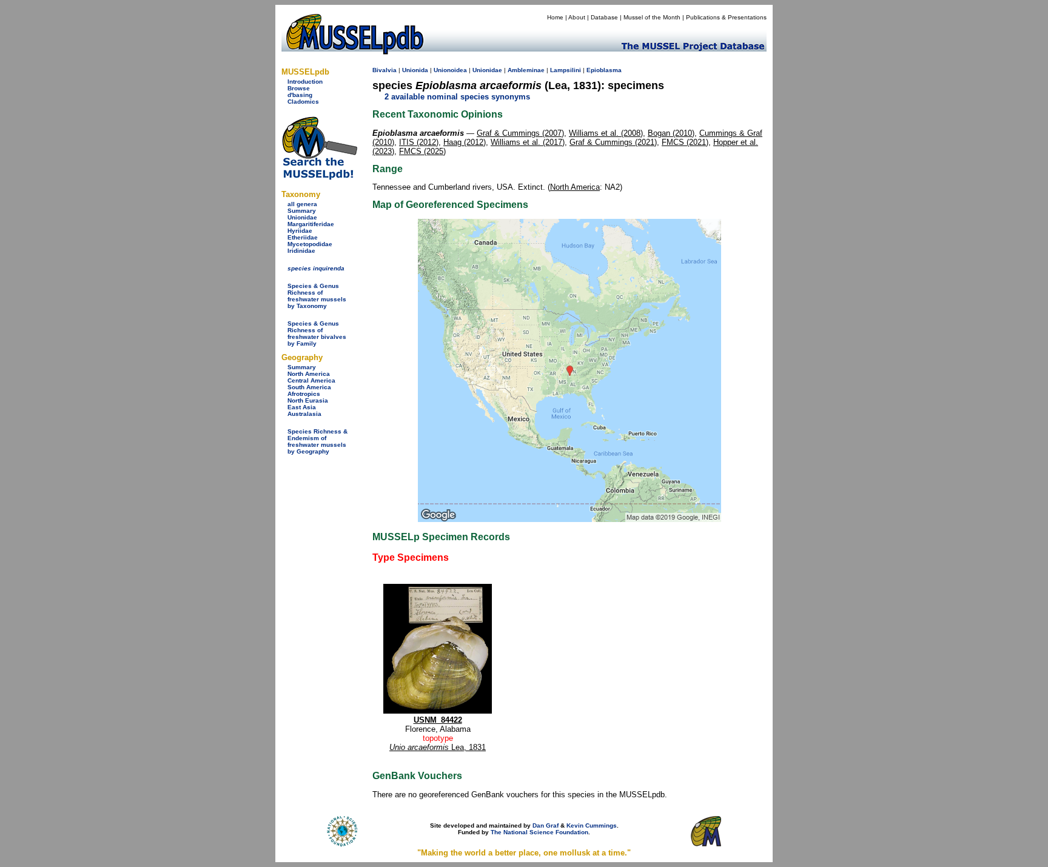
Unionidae (302, 217)
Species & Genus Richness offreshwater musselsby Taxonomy (316, 296)
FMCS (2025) (422, 151)
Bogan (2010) (671, 133)
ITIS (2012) (418, 142)
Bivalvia (384, 70)
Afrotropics (303, 393)
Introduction (305, 81)
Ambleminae (526, 70)
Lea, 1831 (437, 747)
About (576, 17)
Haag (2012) (464, 142)
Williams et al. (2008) (606, 133)
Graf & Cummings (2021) (613, 142)
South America (309, 387)
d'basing (299, 95)
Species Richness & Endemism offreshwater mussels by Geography (317, 441)
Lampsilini (565, 70)
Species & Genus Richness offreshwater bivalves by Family (316, 333)
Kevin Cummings (591, 825)
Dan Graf (545, 825)
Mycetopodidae (309, 244)
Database (604, 17)
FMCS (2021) (685, 142)
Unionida (415, 70)
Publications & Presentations (726, 17)
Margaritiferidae (310, 224)
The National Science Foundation (539, 832)
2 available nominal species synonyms (457, 96)
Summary (301, 210)
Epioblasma (604, 70)
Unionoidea (450, 70)
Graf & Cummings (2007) (520, 133)
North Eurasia (307, 400)
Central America (311, 380)
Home (555, 17)
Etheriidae (302, 237)
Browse (298, 88)
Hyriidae (299, 230)
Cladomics (303, 101)
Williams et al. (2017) (528, 142)
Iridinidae (301, 250)
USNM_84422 (438, 720)
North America (308, 373)
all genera (302, 204)
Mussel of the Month (651, 17)
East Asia (301, 407)
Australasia (304, 413)
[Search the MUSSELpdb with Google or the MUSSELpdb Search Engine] (319, 177)
